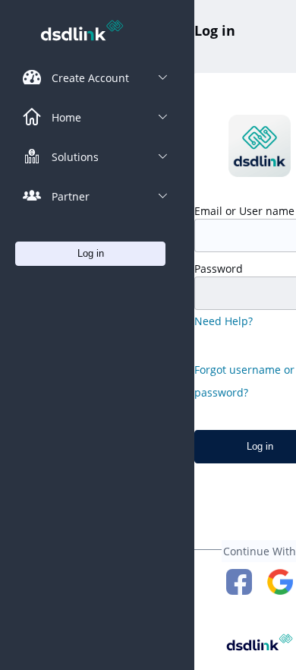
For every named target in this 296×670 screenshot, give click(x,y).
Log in (214, 30)
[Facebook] (239, 582)
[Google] (280, 582)
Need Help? (223, 321)
